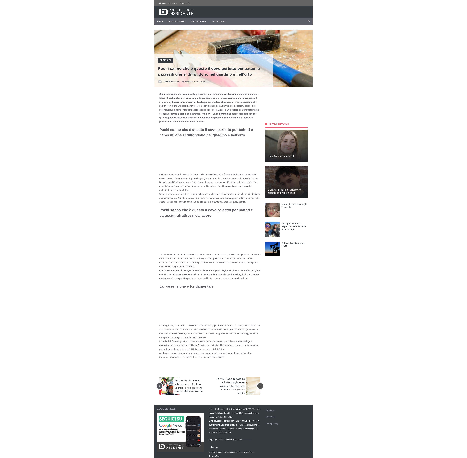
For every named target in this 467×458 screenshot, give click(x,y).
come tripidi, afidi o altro (239, 353)
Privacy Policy (185, 3)
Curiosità (165, 60)
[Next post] (260, 386)
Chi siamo (162, 3)
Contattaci (247, 440)
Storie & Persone (198, 21)
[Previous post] (159, 386)
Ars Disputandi (219, 21)
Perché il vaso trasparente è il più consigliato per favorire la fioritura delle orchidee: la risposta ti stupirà (231, 386)
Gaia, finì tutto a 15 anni (281, 156)
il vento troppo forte (186, 182)
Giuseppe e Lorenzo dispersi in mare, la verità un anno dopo (294, 226)
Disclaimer (173, 3)
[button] (309, 21)
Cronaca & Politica (177, 21)
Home (160, 21)
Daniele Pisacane (171, 81)
